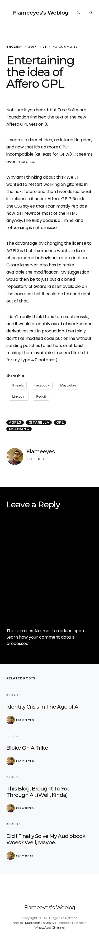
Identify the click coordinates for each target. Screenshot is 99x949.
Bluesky (48, 923)
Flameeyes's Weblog (40, 13)
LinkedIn (80, 923)
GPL (60, 422)
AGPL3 (15, 422)
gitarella (39, 422)
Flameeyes (40, 451)
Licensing (19, 429)
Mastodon (32, 923)
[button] (78, 13)
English (14, 47)
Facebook (64, 923)
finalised (38, 117)
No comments (65, 47)
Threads (17, 923)
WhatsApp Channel (49, 927)
